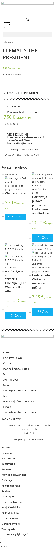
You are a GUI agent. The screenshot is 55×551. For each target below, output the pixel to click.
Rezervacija (8, 463)
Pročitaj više (15, 216)
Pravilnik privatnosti (13, 474)
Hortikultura (9, 458)
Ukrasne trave (9, 518)
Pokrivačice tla (10, 513)
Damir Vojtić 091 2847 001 (18, 401)
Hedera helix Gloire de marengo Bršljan (41, 281)
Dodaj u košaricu (43, 237)
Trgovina (6, 453)
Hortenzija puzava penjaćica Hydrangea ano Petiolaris (42, 205)
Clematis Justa (15, 193)
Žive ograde (38, 263)
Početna (6, 447)
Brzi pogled (37, 185)
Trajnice (18, 189)
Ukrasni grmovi (10, 523)
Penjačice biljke (10, 507)
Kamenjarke (8, 496)
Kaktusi (6, 491)
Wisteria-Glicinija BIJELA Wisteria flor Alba (15, 285)
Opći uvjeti (7, 480)
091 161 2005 (11, 379)
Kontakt (6, 469)
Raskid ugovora (10, 485)
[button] (27, 34)
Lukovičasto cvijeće (12, 502)
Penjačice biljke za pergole (23, 112)
